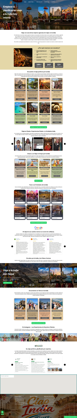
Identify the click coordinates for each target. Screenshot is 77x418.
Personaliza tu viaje (8, 282)
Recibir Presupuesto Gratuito (70, 416)
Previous (12, 144)
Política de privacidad (33, 402)
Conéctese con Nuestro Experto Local (38, 222)
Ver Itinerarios (20, 99)
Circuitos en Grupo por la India (49, 399)
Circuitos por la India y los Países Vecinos (50, 402)
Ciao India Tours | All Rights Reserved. (39, 411)
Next (65, 144)
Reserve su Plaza (38, 180)
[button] (2, 412)
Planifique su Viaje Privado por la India (38, 127)
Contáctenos (32, 399)
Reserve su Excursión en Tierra (38, 323)
